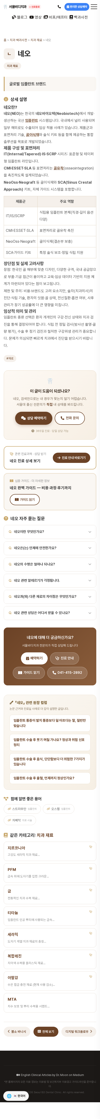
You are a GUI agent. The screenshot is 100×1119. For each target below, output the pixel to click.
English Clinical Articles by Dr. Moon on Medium (52, 1075)
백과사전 (80, 17)
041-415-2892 (69, 673)
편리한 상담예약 (78, 6)
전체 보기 (48, 1031)
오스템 (60, 809)
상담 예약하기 (36, 418)
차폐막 (22, 820)
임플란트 (31, 120)
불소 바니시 (18, 1031)
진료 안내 (67, 658)
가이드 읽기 (27, 499)
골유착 (58, 168)
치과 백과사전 (18, 40)
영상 (38, 17)
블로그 (21, 17)
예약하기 (36, 658)
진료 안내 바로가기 (74, 458)
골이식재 (32, 135)
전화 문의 (72, 418)
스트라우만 (24, 809)
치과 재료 (36, 40)
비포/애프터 (58, 17)
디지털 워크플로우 (77, 1031)
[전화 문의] (59, 6)
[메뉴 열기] (94, 6)
